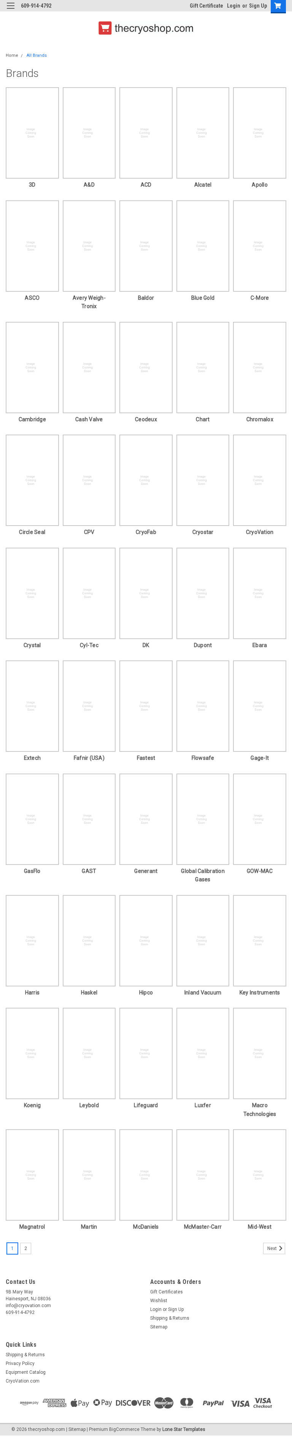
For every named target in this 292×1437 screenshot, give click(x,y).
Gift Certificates (166, 1292)
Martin (89, 1227)
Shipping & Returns (169, 1318)
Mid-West (259, 1227)
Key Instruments (260, 992)
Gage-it (260, 758)
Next (272, 1248)
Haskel (89, 992)
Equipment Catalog (26, 1372)
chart (202, 419)
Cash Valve (89, 419)
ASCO (32, 298)
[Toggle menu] (10, 10)
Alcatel (203, 185)
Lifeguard (146, 1105)
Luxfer (203, 1105)
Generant (145, 871)
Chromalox (259, 419)
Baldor (146, 298)
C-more (260, 298)
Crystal (32, 645)
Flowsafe (203, 758)
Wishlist (158, 1300)
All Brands (37, 55)
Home (12, 55)
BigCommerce (124, 1429)
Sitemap (158, 1327)
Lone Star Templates (183, 1429)
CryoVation (260, 532)
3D (32, 185)
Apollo (260, 185)
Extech (32, 758)
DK (146, 645)
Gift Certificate (206, 6)
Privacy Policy (20, 1363)
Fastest (146, 758)
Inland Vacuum (202, 992)
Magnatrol (32, 1227)
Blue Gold (202, 298)
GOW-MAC (260, 871)
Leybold (89, 1105)
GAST (89, 871)
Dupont (203, 645)
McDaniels (146, 1227)
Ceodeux (146, 419)
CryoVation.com (23, 1381)
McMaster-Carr (203, 1227)
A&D (89, 185)
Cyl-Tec (89, 645)
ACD (146, 185)
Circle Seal (32, 532)
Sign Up (258, 6)
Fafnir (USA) (89, 758)
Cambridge (32, 419)
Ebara (259, 645)
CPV (89, 532)
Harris (32, 992)
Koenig (32, 1105)
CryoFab (146, 532)
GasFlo (32, 871)
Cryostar (203, 532)
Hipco (146, 992)
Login (233, 6)
